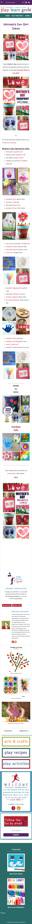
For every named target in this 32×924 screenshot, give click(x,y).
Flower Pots (16, 205)
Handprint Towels (11, 338)
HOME (7, 16)
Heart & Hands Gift (12, 344)
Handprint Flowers (12, 246)
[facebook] (26, 2)
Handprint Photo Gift (12, 208)
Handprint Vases (18, 158)
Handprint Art (25, 243)
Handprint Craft (20, 155)
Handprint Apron (11, 199)
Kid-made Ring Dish (12, 249)
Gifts (16, 430)
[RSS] (31, 2)
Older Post (8, 731)
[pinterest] (28, 2)
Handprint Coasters (19, 294)
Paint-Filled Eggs (16, 698)
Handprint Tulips (11, 202)
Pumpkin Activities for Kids (16, 723)
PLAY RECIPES (17, 16)
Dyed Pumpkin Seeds (16, 673)
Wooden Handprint (12, 297)
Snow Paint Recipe (16, 874)
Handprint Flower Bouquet (14, 347)
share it (13, 473)
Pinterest (5, 143)
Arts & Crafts (7, 605)
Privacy (3, 913)
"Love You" (9, 252)
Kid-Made (16, 427)
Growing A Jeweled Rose (19, 922)
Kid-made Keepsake (12, 300)
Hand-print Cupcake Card (14, 152)
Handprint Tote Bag (12, 341)
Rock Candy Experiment (16, 907)
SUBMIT (16, 835)
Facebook (13, 143)
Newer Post (23, 731)
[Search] (23, 2)
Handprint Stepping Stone (14, 288)
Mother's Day (17, 605)
